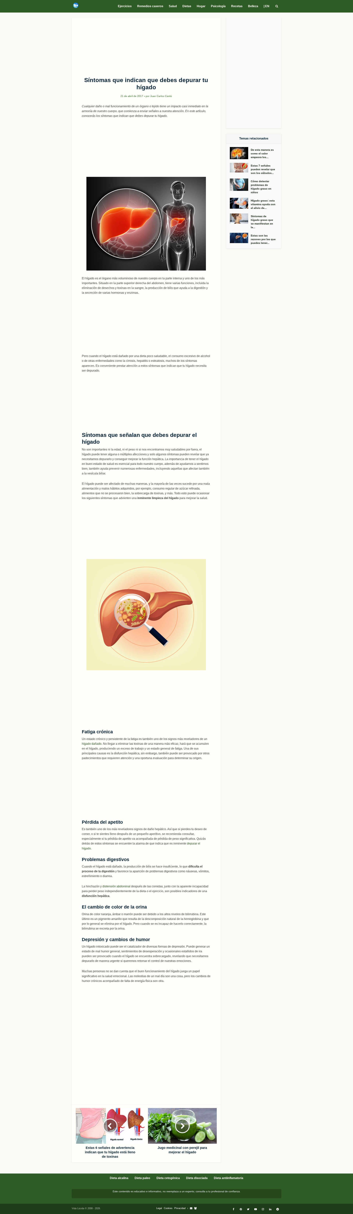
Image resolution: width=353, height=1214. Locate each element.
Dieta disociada (197, 1178)
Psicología (218, 6)
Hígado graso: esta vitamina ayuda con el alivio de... (263, 204)
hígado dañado (91, 743)
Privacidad (180, 1208)
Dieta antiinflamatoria (228, 1178)
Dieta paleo (142, 1178)
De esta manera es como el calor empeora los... (262, 153)
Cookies (168, 1208)
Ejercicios (125, 6)
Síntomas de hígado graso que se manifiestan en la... (262, 222)
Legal (159, 1208)
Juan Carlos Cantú (161, 96)
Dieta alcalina (119, 1178)
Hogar (201, 6)
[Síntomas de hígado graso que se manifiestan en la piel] (240, 218)
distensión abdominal (116, 886)
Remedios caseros (150, 6)
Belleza (253, 6)
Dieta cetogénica (168, 1178)
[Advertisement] (146, 45)
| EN (266, 6)
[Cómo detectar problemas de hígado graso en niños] (240, 185)
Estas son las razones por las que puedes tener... (263, 239)
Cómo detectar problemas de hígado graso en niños (261, 187)
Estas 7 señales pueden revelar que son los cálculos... (263, 169)
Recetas (237, 6)
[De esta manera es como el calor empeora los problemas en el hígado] (240, 153)
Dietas (186, 6)
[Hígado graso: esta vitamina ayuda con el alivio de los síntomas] (240, 203)
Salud (173, 6)
